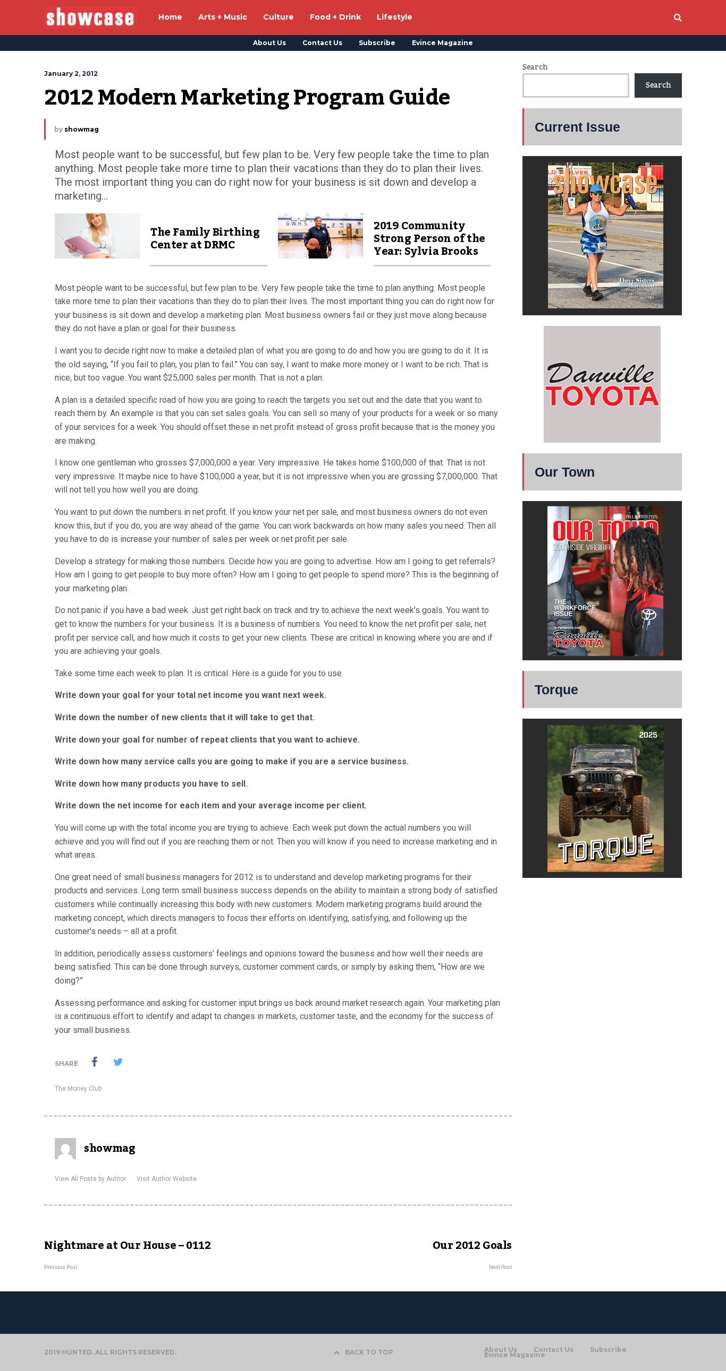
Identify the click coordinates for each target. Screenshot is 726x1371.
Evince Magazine (442, 43)
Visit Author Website (167, 1179)
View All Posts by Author (90, 1179)
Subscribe (377, 43)
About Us (269, 43)
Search (534, 67)
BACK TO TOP (369, 1352)
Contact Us (322, 43)
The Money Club (78, 1088)
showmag (81, 129)
